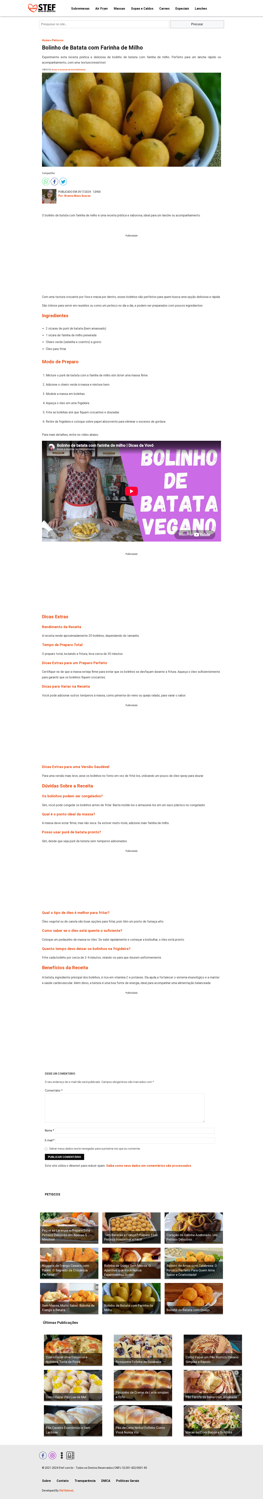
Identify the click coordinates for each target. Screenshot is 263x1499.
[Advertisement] (131, 265)
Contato (63, 1481)
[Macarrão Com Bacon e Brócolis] (213, 1421)
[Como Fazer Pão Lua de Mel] (73, 1385)
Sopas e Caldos (142, 8)
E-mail (49, 1140)
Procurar (197, 24)
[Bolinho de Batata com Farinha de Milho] (131, 1298)
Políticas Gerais (127, 1481)
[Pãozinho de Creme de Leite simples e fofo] (143, 1385)
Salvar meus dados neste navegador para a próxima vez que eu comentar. (95, 1148)
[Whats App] (45, 181)
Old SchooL (66, 1490)
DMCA (105, 1481)
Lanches (201, 8)
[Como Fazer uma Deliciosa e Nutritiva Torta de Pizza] (73, 1350)
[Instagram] (52, 1455)
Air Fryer (101, 8)
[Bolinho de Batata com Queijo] (194, 1298)
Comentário (54, 1090)
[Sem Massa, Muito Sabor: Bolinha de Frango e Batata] (69, 1298)
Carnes (164, 8)
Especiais (182, 8)
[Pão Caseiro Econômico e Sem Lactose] (73, 1421)
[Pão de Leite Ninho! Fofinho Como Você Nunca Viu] (143, 1421)
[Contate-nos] (69, 1455)
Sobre (46, 1481)
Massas (119, 8)
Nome (49, 1130)
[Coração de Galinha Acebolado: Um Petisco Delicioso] (194, 1228)
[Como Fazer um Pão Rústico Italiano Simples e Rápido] (213, 1350)
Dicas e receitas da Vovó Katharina (68, 70)
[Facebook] (54, 181)
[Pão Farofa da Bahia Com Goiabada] (213, 1385)
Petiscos (58, 40)
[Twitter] (62, 181)
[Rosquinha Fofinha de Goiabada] (143, 1350)
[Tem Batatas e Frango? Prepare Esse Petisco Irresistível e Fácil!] (131, 1228)
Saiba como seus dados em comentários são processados (148, 1166)
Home (45, 40)
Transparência (85, 1481)
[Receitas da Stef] (41, 8)
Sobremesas (80, 8)
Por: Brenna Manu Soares (74, 195)
